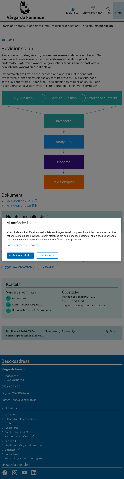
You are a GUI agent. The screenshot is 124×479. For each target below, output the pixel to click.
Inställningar (47, 255)
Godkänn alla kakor (20, 255)
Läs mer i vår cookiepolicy (22, 245)
